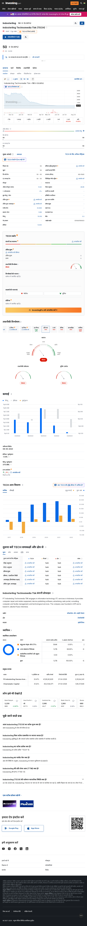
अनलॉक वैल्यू (78, 131)
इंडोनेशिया (81, 622)
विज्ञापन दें (5, 865)
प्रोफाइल (12, 73)
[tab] (13, 329)
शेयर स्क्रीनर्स (12, 9)
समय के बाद (37, 9)
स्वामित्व (19, 73)
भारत (20, 9)
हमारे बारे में (5, 861)
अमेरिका (68, 9)
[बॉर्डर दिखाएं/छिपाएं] (33, 79)
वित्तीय (18, 68)
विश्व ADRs (48, 9)
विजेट (47, 870)
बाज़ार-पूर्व (27, 9)
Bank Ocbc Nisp (66, 700)
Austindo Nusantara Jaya (50, 700)
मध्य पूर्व (81, 9)
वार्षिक (5, 490)
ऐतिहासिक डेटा (27, 73)
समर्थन (4, 870)
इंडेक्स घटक (37, 73)
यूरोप (75, 9)
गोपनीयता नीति (17, 911)
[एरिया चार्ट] (8, 79)
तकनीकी (27, 68)
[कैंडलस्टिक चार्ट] (5, 79)
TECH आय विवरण (11, 485)
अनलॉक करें (30, 563)
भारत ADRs (58, 9)
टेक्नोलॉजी (81, 618)
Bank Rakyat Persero (11, 700)
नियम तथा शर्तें (6, 911)
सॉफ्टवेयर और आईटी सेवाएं (75, 613)
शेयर (3, 9)
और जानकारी (35, 57)
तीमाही (12, 490)
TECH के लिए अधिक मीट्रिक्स (74, 154)
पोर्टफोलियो (48, 865)
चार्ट (12, 68)
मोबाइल (47, 861)
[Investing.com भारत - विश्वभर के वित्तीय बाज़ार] (13, 3)
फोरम (35, 68)
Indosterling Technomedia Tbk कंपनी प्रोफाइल (27, 593)
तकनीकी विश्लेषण (11, 321)
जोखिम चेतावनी (28, 911)
